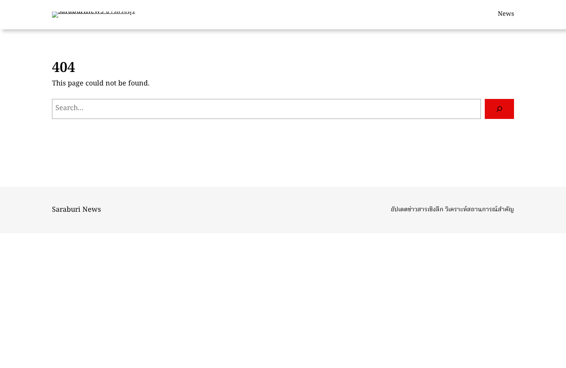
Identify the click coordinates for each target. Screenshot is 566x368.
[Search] (499, 109)
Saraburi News (76, 210)
